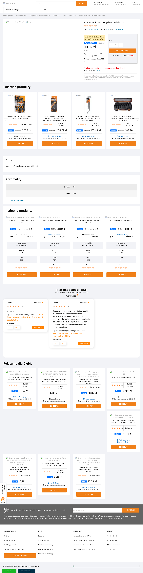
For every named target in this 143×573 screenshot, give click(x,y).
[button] (10, 327)
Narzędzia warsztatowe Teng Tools (84, 549)
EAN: (111, 29)
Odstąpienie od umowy (45, 545)
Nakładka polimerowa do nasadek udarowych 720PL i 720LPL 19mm (54, 380)
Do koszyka (20, 143)
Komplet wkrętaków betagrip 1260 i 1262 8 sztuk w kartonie (19, 118)
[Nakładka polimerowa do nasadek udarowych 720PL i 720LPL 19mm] (54, 374)
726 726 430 (112, 541)
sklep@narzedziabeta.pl (101, 5)
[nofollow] (128, 56)
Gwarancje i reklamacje (45, 549)
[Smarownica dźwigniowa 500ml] (123, 373)
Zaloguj (116, 5)
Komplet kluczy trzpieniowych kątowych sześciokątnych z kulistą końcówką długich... (88, 118)
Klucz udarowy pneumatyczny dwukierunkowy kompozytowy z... (123, 421)
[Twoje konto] (111, 3)
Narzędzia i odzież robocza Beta (83, 545)
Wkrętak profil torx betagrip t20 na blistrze (88, 222)
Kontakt (6, 536)
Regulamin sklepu (9, 541)
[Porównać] (32, 96)
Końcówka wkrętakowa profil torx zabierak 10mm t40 (54, 464)
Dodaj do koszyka (122, 51)
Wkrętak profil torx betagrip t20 (121, 221)
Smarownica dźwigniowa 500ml (123, 377)
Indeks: (86, 29)
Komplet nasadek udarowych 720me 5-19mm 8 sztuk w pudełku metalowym (123, 118)
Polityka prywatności (10, 545)
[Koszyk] (129, 3)
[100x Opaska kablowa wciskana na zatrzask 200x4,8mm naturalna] (19, 373)
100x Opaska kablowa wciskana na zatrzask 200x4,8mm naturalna (19, 378)
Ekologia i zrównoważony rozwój (14, 549)
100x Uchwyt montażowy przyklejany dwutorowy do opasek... (88, 381)
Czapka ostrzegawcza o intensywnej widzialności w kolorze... (19, 469)
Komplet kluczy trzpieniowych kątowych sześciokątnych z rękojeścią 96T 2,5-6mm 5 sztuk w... (54, 118)
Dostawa (41, 536)
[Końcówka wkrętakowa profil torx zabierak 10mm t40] (54, 459)
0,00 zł (134, 2)
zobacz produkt (38, 327)
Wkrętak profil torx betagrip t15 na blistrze (21, 222)
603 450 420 (98, 2)
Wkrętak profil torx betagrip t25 (55, 221)
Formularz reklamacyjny (45, 554)
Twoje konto (118, 2)
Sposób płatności (43, 541)
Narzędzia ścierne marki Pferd (82, 536)
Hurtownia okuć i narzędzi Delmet (83, 541)
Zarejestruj (124, 5)
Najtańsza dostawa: (90, 71)
